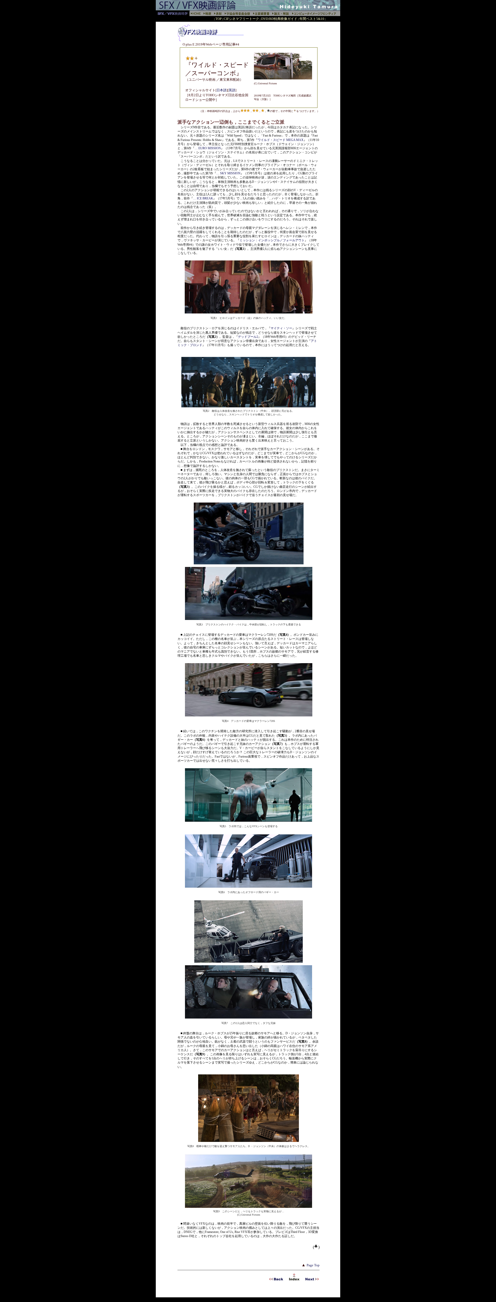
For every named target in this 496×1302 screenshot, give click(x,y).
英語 (232, 90)
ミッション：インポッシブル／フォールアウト (272, 240)
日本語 (221, 90)
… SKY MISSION (228, 173)
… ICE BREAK (203, 198)
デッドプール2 (248, 337)
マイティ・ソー (281, 328)
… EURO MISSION (208, 148)
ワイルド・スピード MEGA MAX (281, 140)
